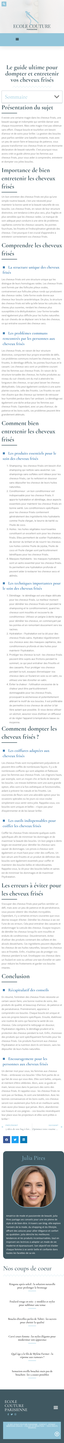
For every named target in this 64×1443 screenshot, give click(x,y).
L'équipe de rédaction (34, 1426)
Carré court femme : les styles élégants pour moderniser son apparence (32, 1338)
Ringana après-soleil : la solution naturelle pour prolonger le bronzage (32, 1285)
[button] (4, 4)
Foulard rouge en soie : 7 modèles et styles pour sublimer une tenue (32, 1303)
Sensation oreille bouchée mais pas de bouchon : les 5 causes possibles (32, 1372)
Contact (43, 1424)
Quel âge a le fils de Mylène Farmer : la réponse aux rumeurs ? (32, 1355)
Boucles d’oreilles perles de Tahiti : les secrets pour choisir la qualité (32, 1320)
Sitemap (51, 1424)
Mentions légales (14, 1426)
